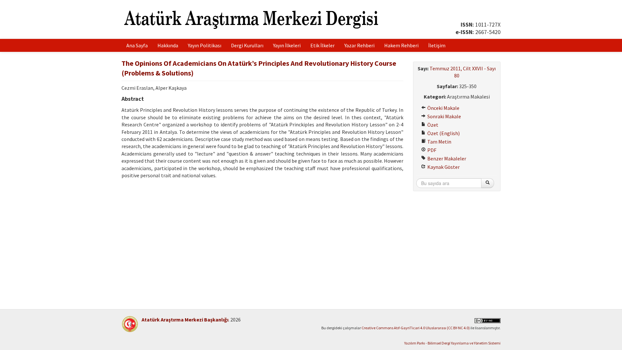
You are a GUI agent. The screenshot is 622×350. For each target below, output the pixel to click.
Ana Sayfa (137, 45)
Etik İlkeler (322, 45)
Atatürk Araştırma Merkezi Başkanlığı (185, 319)
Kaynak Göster (443, 167)
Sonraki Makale (443, 116)
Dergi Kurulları (247, 45)
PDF (431, 150)
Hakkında (167, 45)
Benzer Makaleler (446, 158)
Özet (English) (443, 133)
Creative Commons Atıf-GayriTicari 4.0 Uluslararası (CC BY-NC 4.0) (416, 327)
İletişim (436, 45)
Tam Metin (438, 141)
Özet (432, 125)
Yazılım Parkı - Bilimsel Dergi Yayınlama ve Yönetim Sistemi (452, 343)
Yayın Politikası (204, 45)
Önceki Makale (442, 108)
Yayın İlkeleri (287, 45)
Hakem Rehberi (401, 45)
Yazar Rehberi (359, 45)
